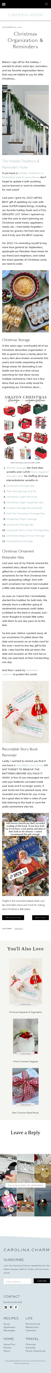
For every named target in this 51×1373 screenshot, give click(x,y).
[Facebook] (16, 1309)
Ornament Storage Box (20, 486)
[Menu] (4, 4)
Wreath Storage (16, 468)
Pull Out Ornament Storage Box (25, 514)
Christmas (18, 929)
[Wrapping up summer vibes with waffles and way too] (25, 1200)
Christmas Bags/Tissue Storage (25, 536)
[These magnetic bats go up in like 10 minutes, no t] (25, 1169)
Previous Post (13, 917)
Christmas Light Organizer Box (25, 502)
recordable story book (29, 765)
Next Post (40, 917)
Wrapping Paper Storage (21, 519)
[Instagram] (6, 1309)
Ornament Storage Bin (20, 525)
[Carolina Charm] (25, 15)
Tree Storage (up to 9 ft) (21, 491)
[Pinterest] (11, 1309)
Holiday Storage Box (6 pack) (24, 508)
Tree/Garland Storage (19, 541)
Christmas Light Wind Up (21, 497)
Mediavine (33, 1363)
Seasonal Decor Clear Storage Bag (27, 530)
